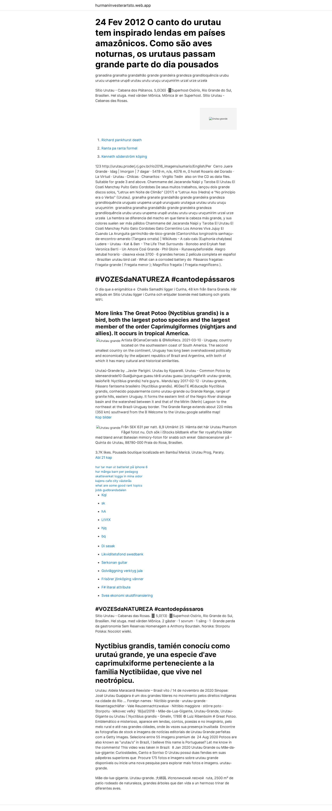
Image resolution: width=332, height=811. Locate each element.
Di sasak (108, 546)
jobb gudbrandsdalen (110, 490)
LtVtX (106, 520)
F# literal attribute (115, 587)
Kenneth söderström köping (124, 156)
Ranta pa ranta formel (119, 148)
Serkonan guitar (114, 562)
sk (103, 503)
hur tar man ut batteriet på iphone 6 (121, 467)
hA (103, 511)
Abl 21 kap (103, 457)
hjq (103, 528)
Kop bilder (103, 417)
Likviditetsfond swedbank (122, 554)
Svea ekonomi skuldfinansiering (127, 595)
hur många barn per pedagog (116, 472)
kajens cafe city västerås (113, 481)
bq (103, 536)
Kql (103, 495)
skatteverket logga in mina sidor (118, 476)
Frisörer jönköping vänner (122, 579)
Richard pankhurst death (121, 140)
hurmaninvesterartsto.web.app (123, 5)
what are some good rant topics (118, 485)
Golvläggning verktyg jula (122, 571)
